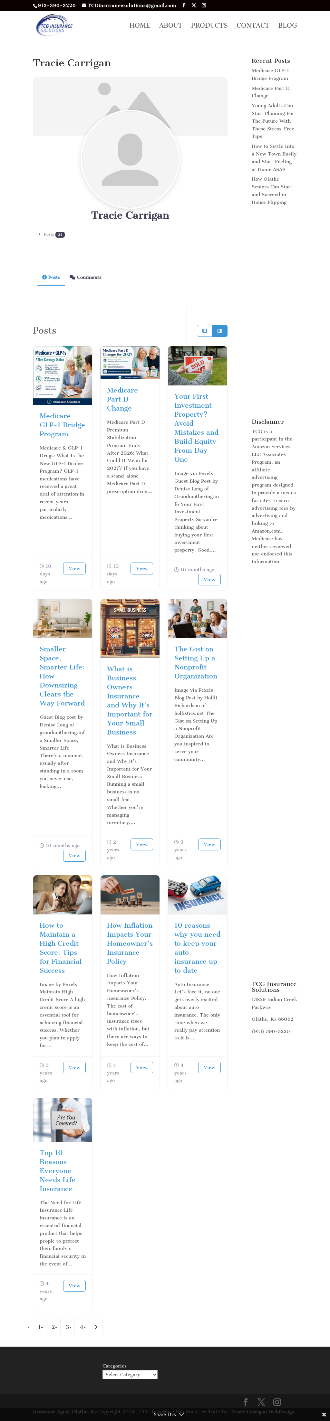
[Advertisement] (274, 312)
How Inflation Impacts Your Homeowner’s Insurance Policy (130, 943)
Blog (287, 26)
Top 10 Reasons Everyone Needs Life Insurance (57, 1171)
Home (140, 26)
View (74, 568)
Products (209, 26)
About (170, 26)
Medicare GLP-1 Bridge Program (62, 425)
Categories (114, 1366)
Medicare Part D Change (122, 399)
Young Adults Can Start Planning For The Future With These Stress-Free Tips (273, 121)
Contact (253, 26)
